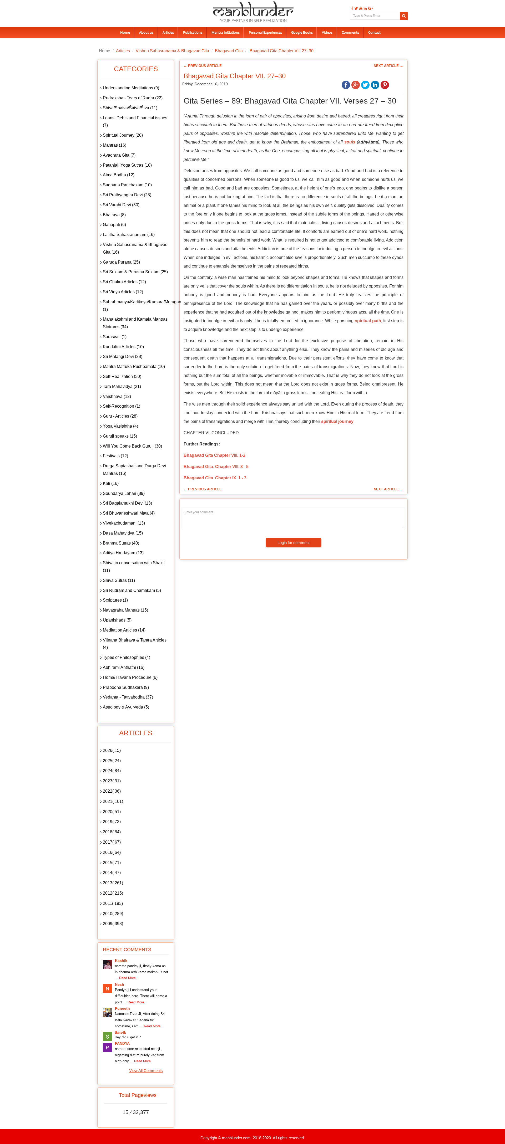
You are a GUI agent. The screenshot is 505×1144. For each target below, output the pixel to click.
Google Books (302, 32)
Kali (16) (111, 483)
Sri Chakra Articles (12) (124, 282)
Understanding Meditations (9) (131, 88)
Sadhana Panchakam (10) (127, 185)
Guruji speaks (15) (120, 436)
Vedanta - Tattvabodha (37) (128, 697)
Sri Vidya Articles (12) (123, 292)
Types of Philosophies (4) (126, 657)
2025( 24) (112, 760)
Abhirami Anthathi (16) (123, 667)
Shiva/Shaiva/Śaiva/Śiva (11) (130, 108)
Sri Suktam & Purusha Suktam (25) (135, 272)
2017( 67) (112, 842)
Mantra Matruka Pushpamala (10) (134, 366)
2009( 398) (113, 923)
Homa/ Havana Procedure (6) (130, 677)
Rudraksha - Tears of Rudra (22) (133, 98)
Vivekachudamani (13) (124, 523)
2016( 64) (112, 852)
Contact (374, 32)
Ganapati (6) (114, 224)
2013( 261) (113, 883)
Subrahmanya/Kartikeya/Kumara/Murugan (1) (137, 306)
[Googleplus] (370, 8)
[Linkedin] (364, 8)
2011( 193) (113, 903)
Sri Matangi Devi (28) (122, 356)
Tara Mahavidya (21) (122, 386)
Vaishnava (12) (117, 396)
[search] (404, 16)
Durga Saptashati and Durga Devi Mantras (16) (134, 470)
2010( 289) (113, 913)
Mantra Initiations (225, 32)
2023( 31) (112, 781)
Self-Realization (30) (122, 376)
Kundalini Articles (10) (123, 347)
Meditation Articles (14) (124, 630)
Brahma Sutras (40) (121, 543)
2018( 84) (112, 832)
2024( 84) (112, 770)
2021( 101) (113, 801)
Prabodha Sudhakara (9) (126, 687)
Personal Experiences (265, 32)
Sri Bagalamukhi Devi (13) (127, 503)
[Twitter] (355, 8)
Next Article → (388, 66)
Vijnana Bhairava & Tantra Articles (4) (134, 644)
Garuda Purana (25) (121, 262)
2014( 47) (112, 872)
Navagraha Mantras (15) (125, 610)
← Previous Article (203, 66)
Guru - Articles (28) (120, 416)
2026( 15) (112, 750)
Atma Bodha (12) (118, 175)
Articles (168, 32)
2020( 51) (112, 811)
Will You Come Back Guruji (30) (132, 446)
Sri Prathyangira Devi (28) (127, 195)
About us (146, 32)
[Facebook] (351, 8)
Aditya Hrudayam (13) (123, 553)
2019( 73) (112, 821)
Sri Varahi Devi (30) (121, 205)
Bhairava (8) (114, 215)
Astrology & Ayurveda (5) (126, 707)
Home (125, 32)
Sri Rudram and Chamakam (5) (132, 590)
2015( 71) (112, 862)
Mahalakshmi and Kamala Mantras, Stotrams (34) (136, 323)
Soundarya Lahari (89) (124, 493)
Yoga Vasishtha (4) (120, 426)
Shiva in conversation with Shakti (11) (134, 567)
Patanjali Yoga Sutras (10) (127, 165)
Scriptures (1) (115, 600)
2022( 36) (112, 791)
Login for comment (293, 542)
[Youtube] (360, 8)
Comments (350, 32)
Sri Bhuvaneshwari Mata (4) (129, 513)
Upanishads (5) (117, 620)
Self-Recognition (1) (121, 406)
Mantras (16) (114, 145)
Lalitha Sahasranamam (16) (129, 234)
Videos (327, 32)
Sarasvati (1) (115, 337)
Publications (192, 32)
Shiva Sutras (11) (119, 580)
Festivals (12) (115, 456)
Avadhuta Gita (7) (119, 155)
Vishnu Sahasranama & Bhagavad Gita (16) (135, 248)
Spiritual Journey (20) (123, 135)
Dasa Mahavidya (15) (123, 533)
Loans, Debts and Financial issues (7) (135, 122)
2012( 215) (113, 893)
